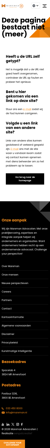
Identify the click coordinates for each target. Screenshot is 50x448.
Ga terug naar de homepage (25, 179)
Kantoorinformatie (13, 317)
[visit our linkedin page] (9, 424)
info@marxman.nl (16, 412)
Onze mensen (10, 274)
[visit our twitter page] (13, 424)
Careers (6, 291)
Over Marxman (10, 266)
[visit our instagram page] (18, 424)
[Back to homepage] (12, 6)
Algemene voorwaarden (16, 325)
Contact (7, 308)
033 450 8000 (14, 408)
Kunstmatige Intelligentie (17, 351)
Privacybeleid (10, 342)
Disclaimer (8, 334)
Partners (7, 300)
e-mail (27, 109)
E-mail (14, 149)
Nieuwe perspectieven (15, 283)
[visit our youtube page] (4, 424)
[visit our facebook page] (23, 424)
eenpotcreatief (23, 433)
